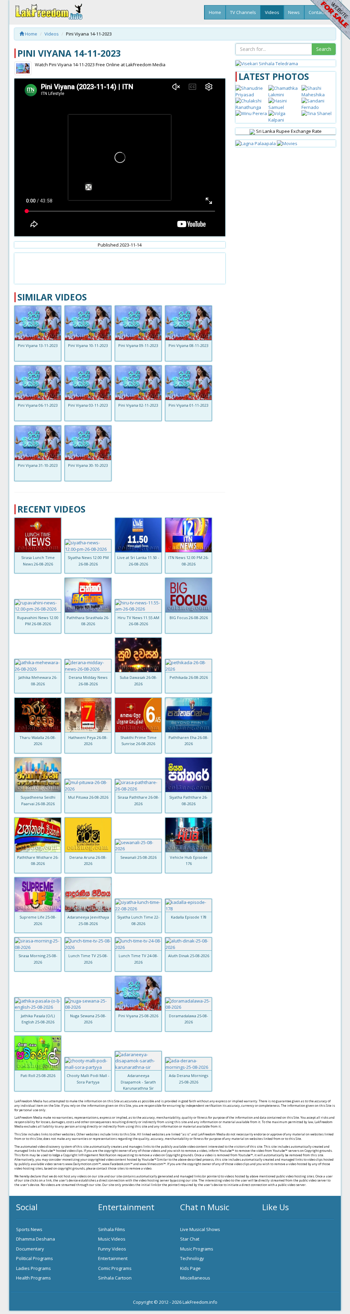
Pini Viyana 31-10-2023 (38, 465)
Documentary (30, 1249)
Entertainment (112, 1258)
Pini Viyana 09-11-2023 (138, 345)
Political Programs (34, 1258)
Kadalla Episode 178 (188, 917)
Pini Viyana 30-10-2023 (88, 465)
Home (215, 12)
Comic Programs (115, 1268)
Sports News (29, 1229)
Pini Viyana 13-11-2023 (38, 345)
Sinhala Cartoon (115, 1278)
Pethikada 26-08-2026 (189, 677)
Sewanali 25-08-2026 (138, 857)
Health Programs (33, 1278)
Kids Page (190, 1268)
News (294, 12)
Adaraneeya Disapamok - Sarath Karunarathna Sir (138, 1082)
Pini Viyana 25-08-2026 (138, 1015)
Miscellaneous (195, 1278)
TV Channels (243, 12)
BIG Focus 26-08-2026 (189, 617)
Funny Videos (112, 1249)
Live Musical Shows (200, 1229)
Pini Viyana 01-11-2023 (188, 405)
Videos (272, 12)
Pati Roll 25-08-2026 (38, 1075)
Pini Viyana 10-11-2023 (88, 345)
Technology (192, 1258)
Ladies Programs (33, 1268)
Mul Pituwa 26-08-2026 (88, 797)
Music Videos (111, 1239)
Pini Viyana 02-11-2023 (138, 405)
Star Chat (189, 1239)
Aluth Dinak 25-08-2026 (188, 955)
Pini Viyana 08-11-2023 (188, 345)
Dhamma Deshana (35, 1239)
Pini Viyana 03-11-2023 (88, 405)
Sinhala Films (111, 1229)
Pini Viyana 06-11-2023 (38, 405)
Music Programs (196, 1249)
